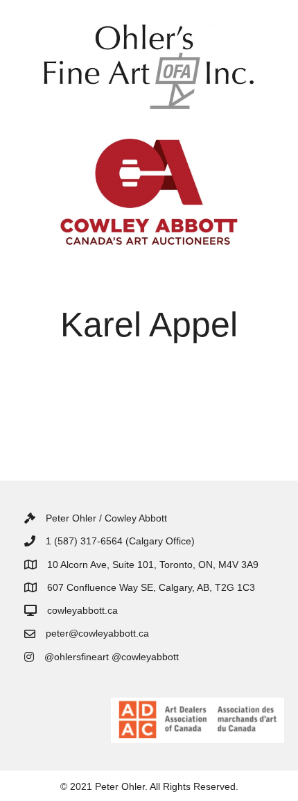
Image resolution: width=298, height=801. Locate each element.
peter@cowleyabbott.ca (97, 633)
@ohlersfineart (76, 656)
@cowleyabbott (145, 656)
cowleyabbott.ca (82, 610)
